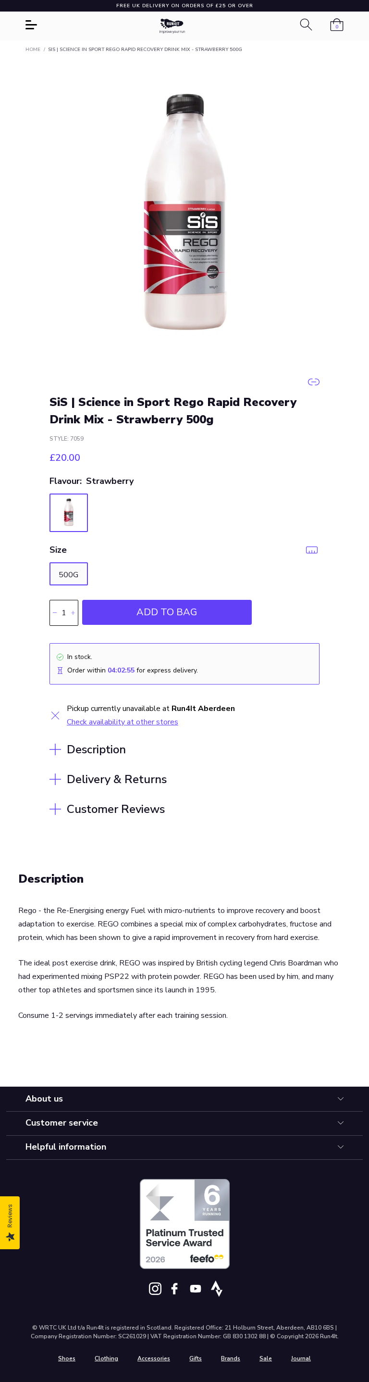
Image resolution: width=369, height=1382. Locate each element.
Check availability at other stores (122, 722)
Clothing (106, 1358)
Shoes (66, 1358)
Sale (265, 1358)
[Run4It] (172, 26)
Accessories (153, 1358)
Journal (301, 1358)
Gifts (195, 1358)
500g (68, 575)
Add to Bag (166, 612)
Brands (230, 1358)
